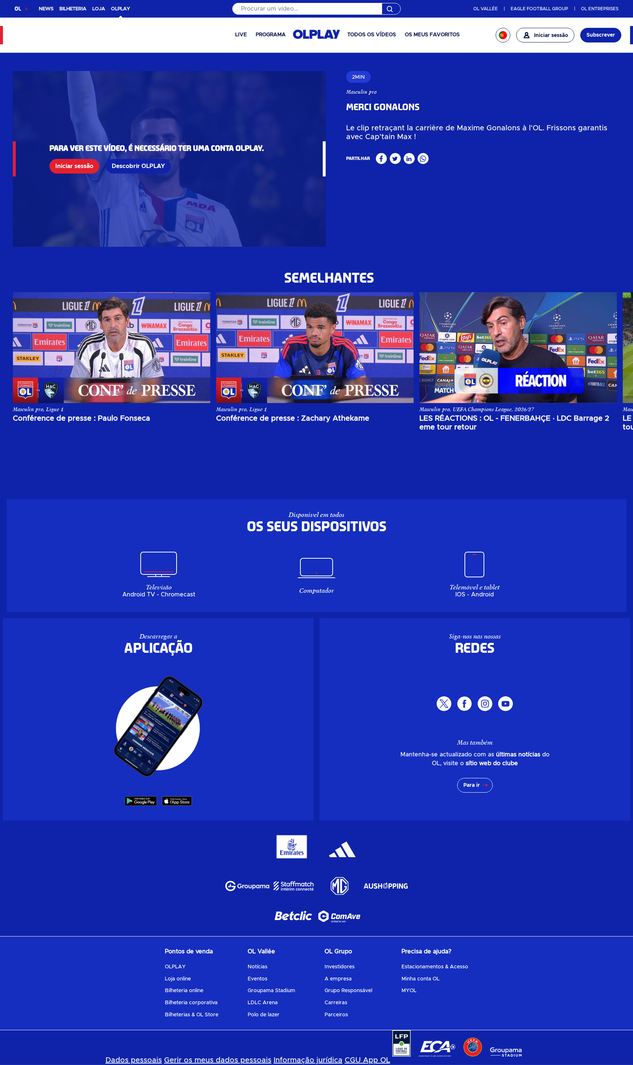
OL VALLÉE (485, 9)
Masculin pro (361, 92)
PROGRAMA (271, 34)
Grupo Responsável (348, 990)
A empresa (338, 979)
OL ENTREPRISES (599, 9)
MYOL (409, 990)
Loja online (178, 979)
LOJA (98, 9)
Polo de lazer (264, 1014)
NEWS (46, 9)
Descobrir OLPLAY (138, 166)
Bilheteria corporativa (191, 1002)
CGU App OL (367, 1060)
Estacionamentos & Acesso (434, 966)
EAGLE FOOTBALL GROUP (539, 9)
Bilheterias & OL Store (191, 1014)
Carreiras (336, 1002)
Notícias (257, 966)
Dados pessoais (134, 1060)
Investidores (340, 966)
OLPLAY (175, 966)
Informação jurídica (308, 1060)
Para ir (471, 785)
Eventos (257, 979)
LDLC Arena (263, 1002)
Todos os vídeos (371, 34)
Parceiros (336, 1014)
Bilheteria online (184, 990)
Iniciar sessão (74, 166)
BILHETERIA (72, 9)
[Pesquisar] (316, 9)
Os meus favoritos (432, 34)
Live (241, 34)
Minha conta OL (420, 979)
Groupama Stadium (271, 990)
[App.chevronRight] (604, 347)
